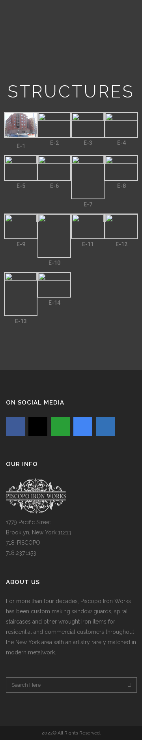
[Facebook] (15, 426)
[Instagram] (37, 426)
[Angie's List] (60, 426)
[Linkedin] (105, 426)
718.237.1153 (21, 553)
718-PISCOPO (23, 543)
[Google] (82, 426)
